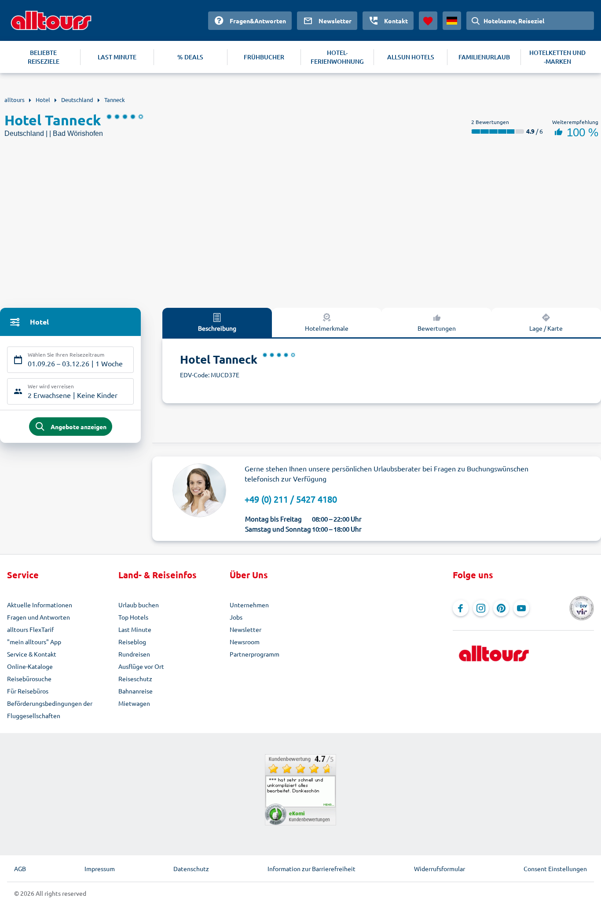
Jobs (236, 617)
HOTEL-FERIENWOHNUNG (337, 57)
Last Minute (134, 629)
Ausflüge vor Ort (141, 666)
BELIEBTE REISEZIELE (43, 57)
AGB (20, 868)
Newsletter (245, 629)
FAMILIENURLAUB (484, 57)
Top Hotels (133, 617)
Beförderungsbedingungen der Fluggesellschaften (49, 709)
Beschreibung (217, 328)
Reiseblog (132, 642)
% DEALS (190, 57)
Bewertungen (437, 328)
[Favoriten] (428, 20)
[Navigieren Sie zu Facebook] (461, 608)
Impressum (99, 868)
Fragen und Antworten (38, 617)
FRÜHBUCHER (264, 57)
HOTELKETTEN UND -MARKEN (557, 57)
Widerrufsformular (439, 868)
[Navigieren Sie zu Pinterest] (501, 608)
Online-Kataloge (30, 666)
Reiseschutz (135, 678)
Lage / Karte (546, 328)
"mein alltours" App (34, 642)
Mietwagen (134, 703)
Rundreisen (134, 654)
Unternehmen (249, 605)
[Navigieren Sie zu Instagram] (481, 608)
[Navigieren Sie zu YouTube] (521, 608)
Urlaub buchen (138, 605)
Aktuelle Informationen (39, 605)
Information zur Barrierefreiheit (311, 868)
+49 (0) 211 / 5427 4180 (291, 498)
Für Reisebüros (27, 691)
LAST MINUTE (117, 57)
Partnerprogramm (254, 654)
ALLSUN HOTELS (410, 57)
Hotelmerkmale (326, 328)
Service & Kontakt (31, 654)
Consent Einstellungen (555, 868)
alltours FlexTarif (30, 629)
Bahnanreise (135, 691)
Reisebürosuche (29, 678)
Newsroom (245, 642)
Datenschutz (191, 868)
